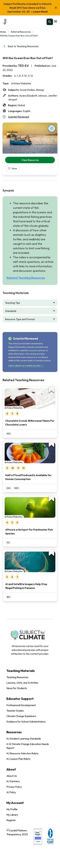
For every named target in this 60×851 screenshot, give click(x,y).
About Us (11, 775)
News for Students (16, 688)
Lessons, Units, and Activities (22, 682)
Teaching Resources (17, 677)
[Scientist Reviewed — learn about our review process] (52, 128)
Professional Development (21, 705)
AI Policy (11, 792)
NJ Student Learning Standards (23, 738)
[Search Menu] (50, 22)
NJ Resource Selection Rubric (22, 753)
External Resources (21, 31)
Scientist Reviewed (18, 116)
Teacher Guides (15, 710)
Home (3, 31)
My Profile (11, 809)
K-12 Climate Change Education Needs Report (27, 745)
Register (11, 820)
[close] (56, 8)
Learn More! (40, 11)
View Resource (30, 160)
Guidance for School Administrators (26, 721)
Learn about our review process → (25, 365)
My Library (12, 814)
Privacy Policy (14, 786)
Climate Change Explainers (21, 716)
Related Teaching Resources (26, 278)
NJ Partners (13, 781)
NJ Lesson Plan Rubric (18, 758)
